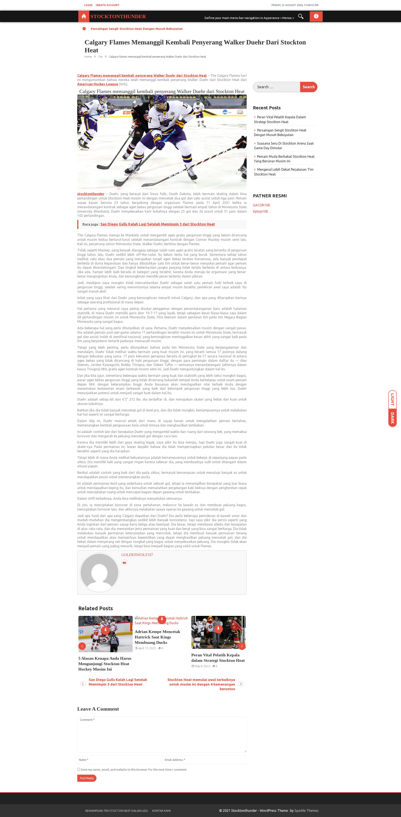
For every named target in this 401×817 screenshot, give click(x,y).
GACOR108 (261, 205)
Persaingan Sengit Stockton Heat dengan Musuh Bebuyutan (137, 28)
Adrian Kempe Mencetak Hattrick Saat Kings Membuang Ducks (101, 637)
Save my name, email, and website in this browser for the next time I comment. (134, 769)
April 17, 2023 (91, 648)
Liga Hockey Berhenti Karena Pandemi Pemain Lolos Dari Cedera (218, 637)
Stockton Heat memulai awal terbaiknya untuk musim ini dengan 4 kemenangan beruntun (201, 684)
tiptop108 (260, 211)
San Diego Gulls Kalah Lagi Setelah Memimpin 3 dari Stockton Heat (157, 224)
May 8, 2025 (146, 666)
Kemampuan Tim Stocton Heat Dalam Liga (116, 810)
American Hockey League (97, 84)
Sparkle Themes (306, 810)
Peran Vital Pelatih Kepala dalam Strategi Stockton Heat (161, 658)
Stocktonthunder (118, 16)
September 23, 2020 (208, 648)
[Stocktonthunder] (83, 16)
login (88, 5)
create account (107, 5)
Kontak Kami (161, 810)
